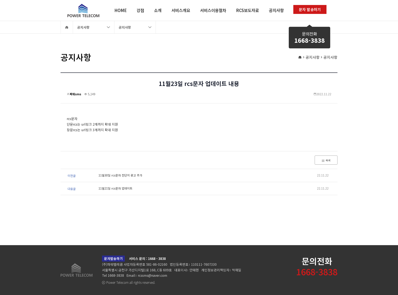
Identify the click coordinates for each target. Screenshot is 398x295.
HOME (120, 10)
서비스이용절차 (213, 10)
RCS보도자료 (247, 10)
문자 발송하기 (310, 9)
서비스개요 (180, 10)
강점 (140, 10)
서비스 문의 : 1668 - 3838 (147, 258)
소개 (157, 10)
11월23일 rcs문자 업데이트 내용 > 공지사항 (81, 10)
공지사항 (276, 10)
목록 (328, 160)
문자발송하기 (113, 258)
